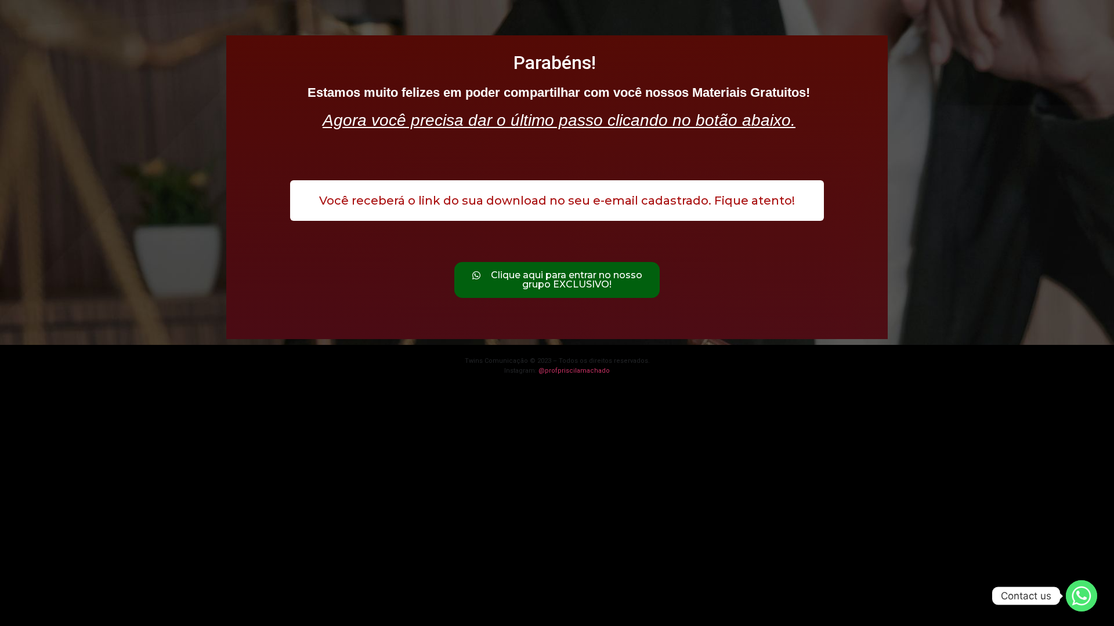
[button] (557, 200)
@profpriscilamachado (574, 370)
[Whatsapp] (1081, 596)
